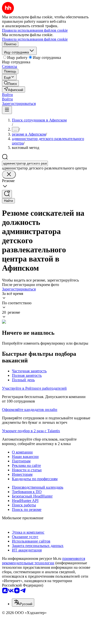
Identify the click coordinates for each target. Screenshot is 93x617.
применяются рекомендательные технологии (43, 560)
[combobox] (25, 163)
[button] (7, 95)
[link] (10, 83)
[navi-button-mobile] (7, 110)
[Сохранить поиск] (7, 194)
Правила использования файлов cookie (35, 39)
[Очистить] (9, 174)
